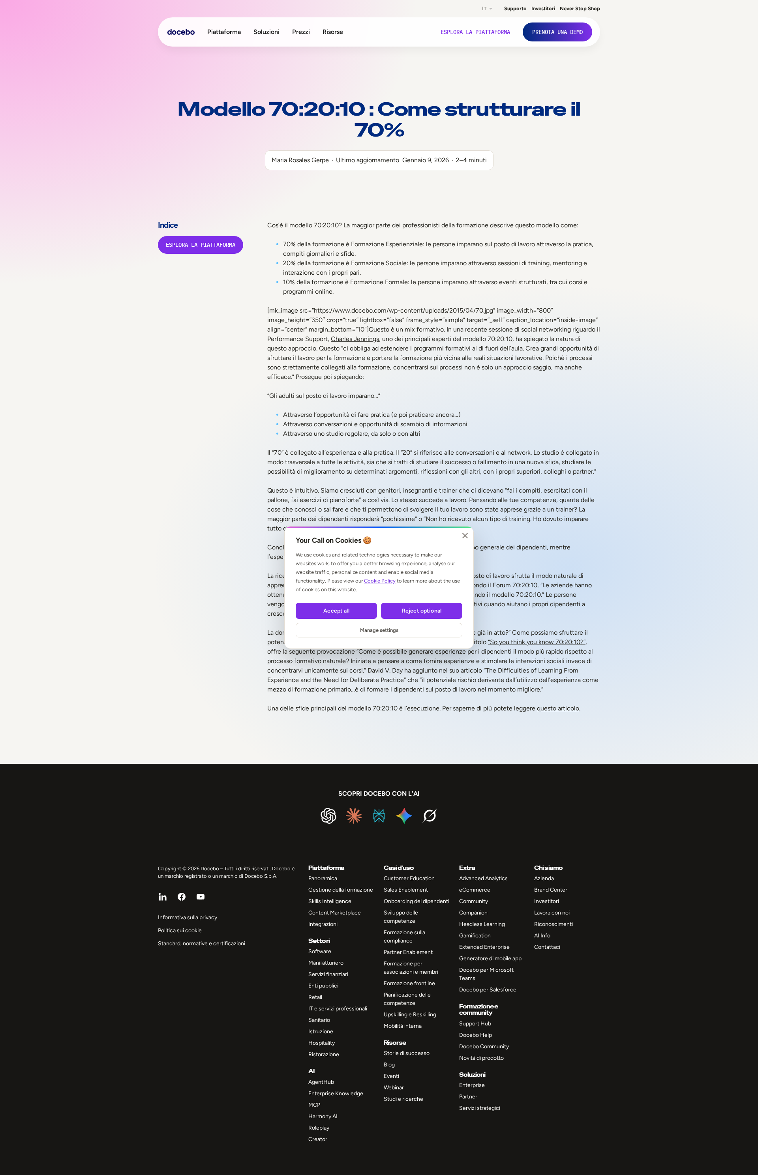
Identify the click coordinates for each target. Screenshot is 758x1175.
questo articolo (558, 708)
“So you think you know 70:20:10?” (536, 642)
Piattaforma (224, 32)
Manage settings (379, 630)
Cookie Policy (380, 581)
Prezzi (301, 32)
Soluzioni (266, 32)
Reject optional (421, 610)
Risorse (333, 32)
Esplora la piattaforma (200, 244)
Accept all (336, 610)
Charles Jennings (355, 339)
